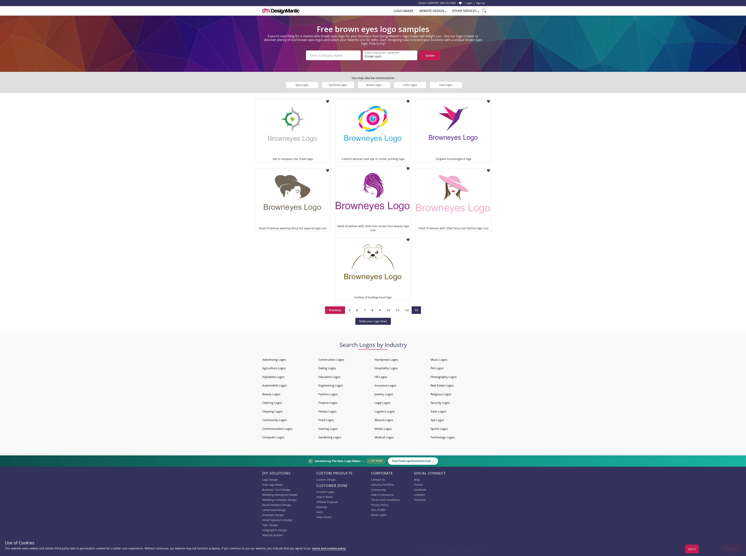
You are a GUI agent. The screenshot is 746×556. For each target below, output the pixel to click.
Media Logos (383, 429)
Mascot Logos (384, 420)
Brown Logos (374, 85)
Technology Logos (443, 437)
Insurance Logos (385, 385)
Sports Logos (439, 429)
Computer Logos (273, 437)
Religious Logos (441, 394)
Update (430, 55)
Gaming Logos (328, 429)
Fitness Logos (327, 411)
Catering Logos (272, 403)
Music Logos (439, 359)
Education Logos (329, 377)
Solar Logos (438, 411)
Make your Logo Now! (373, 321)
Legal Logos (382, 403)
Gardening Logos (329, 437)
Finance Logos (327, 403)
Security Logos (440, 403)
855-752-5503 (448, 3)
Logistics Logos (385, 411)
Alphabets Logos (273, 377)
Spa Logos (437, 420)
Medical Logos (384, 437)
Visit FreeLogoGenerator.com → (413, 461)
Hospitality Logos (386, 368)
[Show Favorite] (460, 3)
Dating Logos (327, 368)
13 (416, 310)
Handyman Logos (386, 359)
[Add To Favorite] (327, 100)
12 (407, 310)
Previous (335, 310)
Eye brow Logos (338, 85)
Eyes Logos (302, 85)
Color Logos (410, 85)
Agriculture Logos (274, 368)
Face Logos (445, 85)
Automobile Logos (274, 385)
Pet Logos (437, 368)
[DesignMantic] (280, 10)
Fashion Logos (328, 394)
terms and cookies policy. (329, 548)
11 (397, 310)
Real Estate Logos (442, 385)
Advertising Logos (274, 359)
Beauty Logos (271, 394)
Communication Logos (277, 429)
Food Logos (326, 420)
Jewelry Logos (384, 394)
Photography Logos (444, 377)
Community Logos (274, 420)
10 (388, 310)
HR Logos (381, 377)
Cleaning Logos (272, 411)
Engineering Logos (330, 385)
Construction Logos (331, 359)
